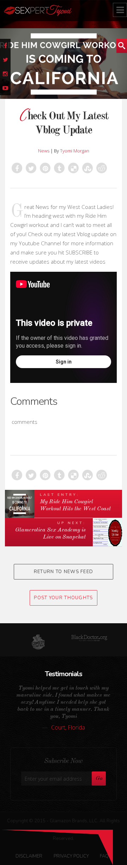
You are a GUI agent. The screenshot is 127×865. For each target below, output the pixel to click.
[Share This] (59, 168)
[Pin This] (45, 168)
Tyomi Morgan (74, 151)
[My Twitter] (5, 60)
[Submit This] (87, 168)
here (77, 848)
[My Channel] (5, 88)
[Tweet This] (31, 168)
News (43, 151)
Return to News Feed (63, 572)
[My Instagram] (5, 74)
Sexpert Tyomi (57, 10)
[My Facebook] (5, 46)
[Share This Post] (17, 168)
